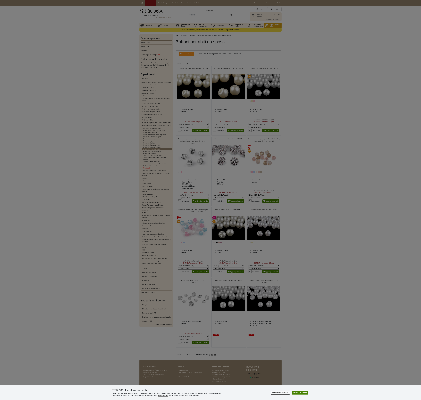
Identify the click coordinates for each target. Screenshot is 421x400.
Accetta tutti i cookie (300, 393)
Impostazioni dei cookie (280, 393)
